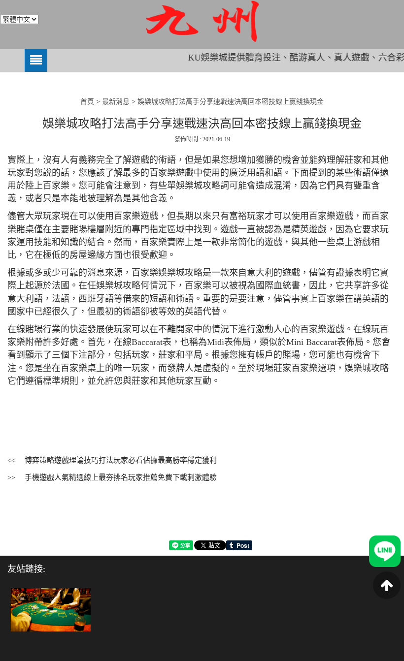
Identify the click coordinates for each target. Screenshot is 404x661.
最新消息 (116, 101)
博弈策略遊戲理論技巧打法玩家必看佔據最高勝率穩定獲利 (121, 460)
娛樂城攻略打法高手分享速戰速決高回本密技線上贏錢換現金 (230, 101)
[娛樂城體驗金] (51, 609)
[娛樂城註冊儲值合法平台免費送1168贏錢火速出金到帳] (202, 21)
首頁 (87, 101)
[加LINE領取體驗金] (385, 550)
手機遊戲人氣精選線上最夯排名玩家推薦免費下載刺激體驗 (121, 477)
